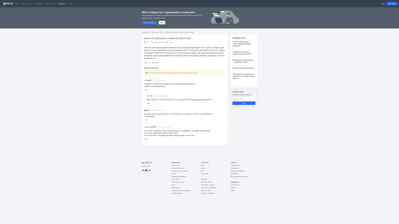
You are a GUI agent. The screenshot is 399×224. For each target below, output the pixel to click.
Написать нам (235, 185)
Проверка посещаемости (178, 176)
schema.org (155, 63)
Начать (244, 103)
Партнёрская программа (208, 187)
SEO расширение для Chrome (239, 176)
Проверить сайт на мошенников (180, 190)
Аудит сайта (175, 179)
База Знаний (205, 174)
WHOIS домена (175, 188)
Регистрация (392, 4)
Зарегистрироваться (149, 23)
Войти (162, 23)
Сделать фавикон (176, 193)
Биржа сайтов (50, 4)
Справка (233, 187)
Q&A (202, 165)
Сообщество (62, 4)
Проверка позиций (238, 171)
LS (147, 42)
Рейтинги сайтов (206, 190)
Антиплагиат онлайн (177, 182)
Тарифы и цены (26, 4)
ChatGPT (174, 174)
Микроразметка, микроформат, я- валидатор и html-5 (243, 61)
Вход (382, 4)
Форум (203, 168)
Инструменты (38, 4)
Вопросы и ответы (157, 32)
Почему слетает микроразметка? (244, 68)
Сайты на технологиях (207, 193)
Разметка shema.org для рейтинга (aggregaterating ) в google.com (242, 44)
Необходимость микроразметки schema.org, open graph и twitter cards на (243, 76)
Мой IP (173, 185)
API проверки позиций (207, 185)
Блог (70, 4)
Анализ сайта (238, 92)
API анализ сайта (206, 182)
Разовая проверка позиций (179, 171)
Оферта (233, 190)
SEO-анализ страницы (178, 168)
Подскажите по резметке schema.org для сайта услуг (242, 53)
